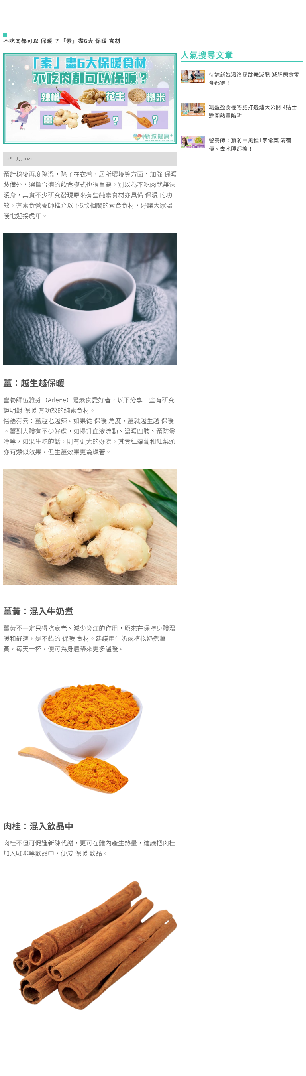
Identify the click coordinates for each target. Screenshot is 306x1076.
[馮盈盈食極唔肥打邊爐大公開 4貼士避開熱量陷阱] (193, 108)
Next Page (90, 1053)
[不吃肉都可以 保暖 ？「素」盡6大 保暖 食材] (90, 97)
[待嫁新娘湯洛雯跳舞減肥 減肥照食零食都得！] (193, 75)
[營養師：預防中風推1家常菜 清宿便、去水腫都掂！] (193, 141)
